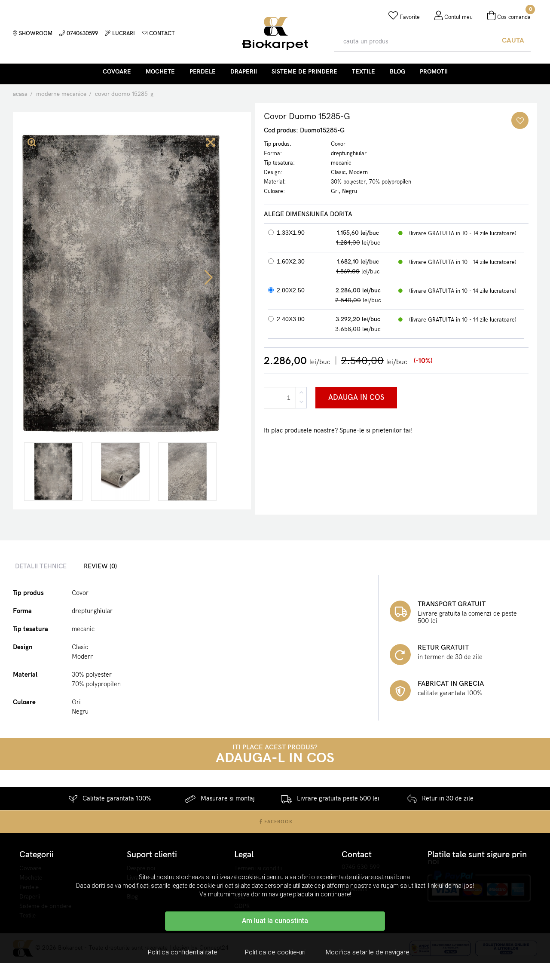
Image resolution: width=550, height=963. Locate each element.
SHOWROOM (34, 33)
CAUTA (513, 41)
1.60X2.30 (291, 261)
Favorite (409, 17)
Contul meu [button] (458, 17)
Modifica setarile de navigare (367, 952)
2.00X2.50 (291, 290)
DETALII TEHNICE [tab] (41, 566)
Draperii (243, 71)
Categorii (36, 855)
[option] (53, 471)
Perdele (202, 71)
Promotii (434, 71)
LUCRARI (122, 33)
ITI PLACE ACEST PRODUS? (275, 754)
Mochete (160, 71)
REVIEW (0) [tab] (100, 566)
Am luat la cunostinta (275, 921)
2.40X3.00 (291, 319)
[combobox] (415, 41)
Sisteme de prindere (304, 71)
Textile (363, 71)
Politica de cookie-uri (275, 952)
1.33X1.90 (291, 232)
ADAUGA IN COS (356, 397)
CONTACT (161, 33)
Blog (397, 71)
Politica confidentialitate (182, 952)
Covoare (117, 71)
